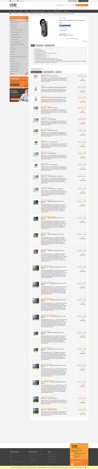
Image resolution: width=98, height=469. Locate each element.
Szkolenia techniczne (33, 459)
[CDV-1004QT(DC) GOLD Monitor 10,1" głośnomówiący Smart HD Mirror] (36, 301)
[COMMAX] (65, 25)
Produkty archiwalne (14, 71)
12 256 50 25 (76, 453)
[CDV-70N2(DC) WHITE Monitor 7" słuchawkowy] (36, 154)
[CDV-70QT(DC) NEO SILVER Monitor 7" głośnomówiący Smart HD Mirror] (36, 219)
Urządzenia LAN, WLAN (15, 63)
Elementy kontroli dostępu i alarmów (18, 56)
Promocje (12, 20)
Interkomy (12, 54)
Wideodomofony (13, 25)
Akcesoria (58, 72)
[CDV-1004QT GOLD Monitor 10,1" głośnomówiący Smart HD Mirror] (36, 268)
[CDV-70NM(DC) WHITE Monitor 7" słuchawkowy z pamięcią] (36, 190)
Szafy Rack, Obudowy (14, 68)
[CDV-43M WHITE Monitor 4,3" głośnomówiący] (36, 77)
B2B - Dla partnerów (52, 456)
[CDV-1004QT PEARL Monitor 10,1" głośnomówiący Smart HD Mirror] (36, 367)
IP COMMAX (13, 27)
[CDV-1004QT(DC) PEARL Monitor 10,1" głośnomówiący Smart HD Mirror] (36, 383)
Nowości (12, 73)
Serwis (11, 459)
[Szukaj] (73, 5)
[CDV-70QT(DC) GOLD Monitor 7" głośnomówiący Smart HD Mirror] (36, 252)
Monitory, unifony (15, 32)
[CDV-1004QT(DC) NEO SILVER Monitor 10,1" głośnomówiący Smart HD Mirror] (36, 317)
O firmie (11, 454)
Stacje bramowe (15, 34)
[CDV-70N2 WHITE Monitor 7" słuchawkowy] (36, 120)
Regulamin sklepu (51, 459)
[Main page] (15, 6)
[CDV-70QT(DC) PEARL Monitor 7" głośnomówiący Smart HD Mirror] (36, 350)
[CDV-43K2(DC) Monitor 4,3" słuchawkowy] (36, 166)
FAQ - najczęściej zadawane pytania (36, 454)
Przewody (12, 61)
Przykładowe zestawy (16, 37)
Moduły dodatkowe (16, 41)
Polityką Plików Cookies (41, 467)
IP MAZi (12, 46)
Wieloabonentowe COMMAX (17, 44)
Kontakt (11, 456)
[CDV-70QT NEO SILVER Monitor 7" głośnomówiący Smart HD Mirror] (36, 202)
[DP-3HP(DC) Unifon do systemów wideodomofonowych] (36, 99)
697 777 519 (76, 454)
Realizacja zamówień (52, 461)
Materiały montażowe (14, 66)
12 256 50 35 (13, 1)
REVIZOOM (13, 49)
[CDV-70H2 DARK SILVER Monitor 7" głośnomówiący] (36, 399)
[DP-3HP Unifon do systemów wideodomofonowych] (36, 88)
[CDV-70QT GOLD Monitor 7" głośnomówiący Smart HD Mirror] (36, 235)
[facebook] (72, 464)
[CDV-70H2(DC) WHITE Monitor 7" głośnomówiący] (36, 132)
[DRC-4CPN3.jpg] (44, 27)
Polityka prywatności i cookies (15, 461)
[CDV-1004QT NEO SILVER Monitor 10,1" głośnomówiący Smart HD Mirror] (36, 285)
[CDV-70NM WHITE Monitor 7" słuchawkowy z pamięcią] (36, 177)
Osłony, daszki (14, 39)
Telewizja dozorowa (14, 22)
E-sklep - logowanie (52, 454)
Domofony (12, 51)
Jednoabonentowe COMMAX (17, 29)
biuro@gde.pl (22, 1)
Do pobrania (31, 461)
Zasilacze (12, 58)
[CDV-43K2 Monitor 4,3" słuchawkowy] (36, 143)
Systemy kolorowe (48, 72)
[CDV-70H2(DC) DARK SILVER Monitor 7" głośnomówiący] (36, 411)
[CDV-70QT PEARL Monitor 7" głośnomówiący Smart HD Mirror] (36, 334)
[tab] (33, 45)
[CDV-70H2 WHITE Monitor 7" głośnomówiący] (36, 109)
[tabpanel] (59, 56)
